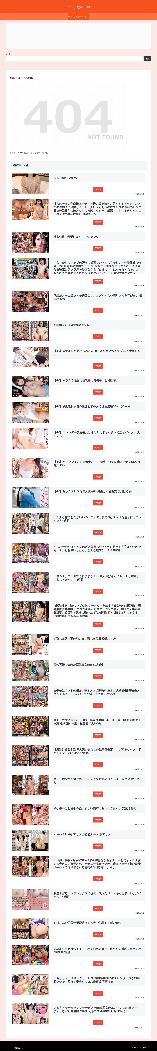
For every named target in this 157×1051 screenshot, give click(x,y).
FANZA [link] (98, 189)
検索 (8, 54)
